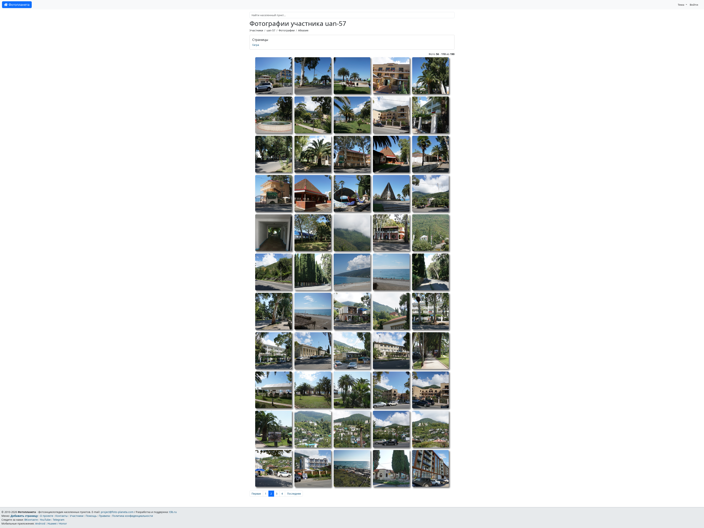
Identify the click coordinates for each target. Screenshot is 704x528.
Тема (681, 4)
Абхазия (303, 30)
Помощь (91, 516)
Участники (256, 30)
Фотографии (287, 30)
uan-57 (271, 30)
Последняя (294, 493)
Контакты (61, 516)
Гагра (255, 45)
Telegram (58, 519)
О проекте (46, 516)
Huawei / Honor (57, 523)
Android (40, 523)
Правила (104, 516)
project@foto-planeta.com (117, 512)
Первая (256, 493)
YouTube (45, 519)
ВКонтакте (31, 519)
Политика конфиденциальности (132, 516)
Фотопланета (19, 4)
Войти (694, 4)
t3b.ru (173, 512)
